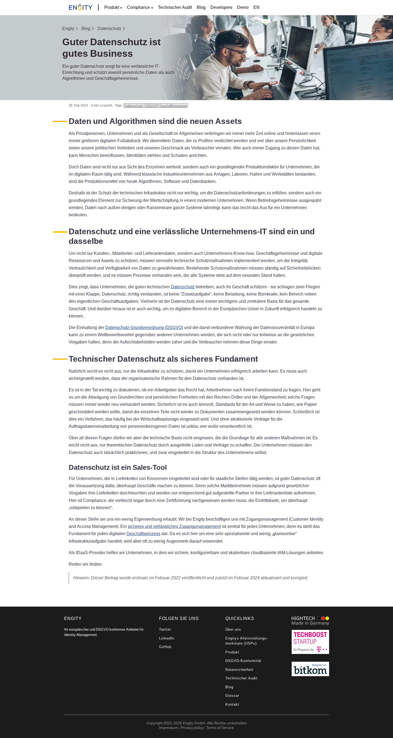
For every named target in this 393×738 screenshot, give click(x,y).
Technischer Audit (175, 7)
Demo (243, 7)
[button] (113, 7)
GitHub (165, 646)
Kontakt (232, 704)
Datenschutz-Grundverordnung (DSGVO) (144, 327)
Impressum (168, 727)
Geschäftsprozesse (173, 105)
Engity (68, 28)
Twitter (165, 629)
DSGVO (151, 105)
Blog (201, 7)
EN (256, 7)
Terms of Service (220, 727)
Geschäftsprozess (143, 533)
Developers (221, 7)
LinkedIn (166, 638)
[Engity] (80, 7)
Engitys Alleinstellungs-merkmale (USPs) (246, 641)
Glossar (232, 695)
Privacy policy (192, 727)
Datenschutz (109, 28)
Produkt (232, 652)
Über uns (233, 629)
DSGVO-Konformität (243, 660)
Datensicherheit (239, 669)
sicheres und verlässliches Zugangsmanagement (174, 526)
